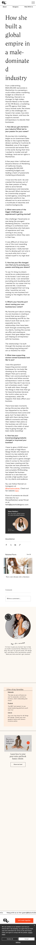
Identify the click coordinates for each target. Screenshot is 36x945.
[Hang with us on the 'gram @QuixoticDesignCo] (18, 913)
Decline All (10, 939)
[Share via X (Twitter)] (11, 545)
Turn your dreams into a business (17, 577)
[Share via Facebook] (6, 545)
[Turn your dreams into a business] (18, 566)
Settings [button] (18, 942)
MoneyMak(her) (10, 539)
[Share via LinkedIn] (15, 545)
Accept (27, 939)
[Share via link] (20, 545)
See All (29, 554)
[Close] (33, 926)
